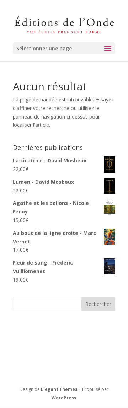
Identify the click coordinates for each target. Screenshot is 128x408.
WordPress (64, 398)
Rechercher (98, 304)
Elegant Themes (59, 389)
